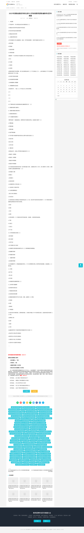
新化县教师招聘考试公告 (24, 460)
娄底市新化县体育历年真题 (17, 407)
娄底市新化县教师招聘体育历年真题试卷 (38, 427)
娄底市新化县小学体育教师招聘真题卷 (44, 418)
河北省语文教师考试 (73, 75)
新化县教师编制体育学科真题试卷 (22, 464)
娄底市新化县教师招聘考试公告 (45, 431)
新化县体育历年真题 (14, 440)
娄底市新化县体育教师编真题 (32, 411)
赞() (26, 391)
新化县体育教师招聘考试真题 (16, 442)
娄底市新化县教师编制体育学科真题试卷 (20, 438)
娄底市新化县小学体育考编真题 (39, 420)
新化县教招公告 (34, 464)
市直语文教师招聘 (60, 56)
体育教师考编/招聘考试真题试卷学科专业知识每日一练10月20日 (24, 487)
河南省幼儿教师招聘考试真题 (73, 64)
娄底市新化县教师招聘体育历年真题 (39, 424)
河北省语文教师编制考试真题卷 (67, 75)
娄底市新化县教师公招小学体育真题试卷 (22, 424)
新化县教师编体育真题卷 (45, 460)
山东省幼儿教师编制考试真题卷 (73, 70)
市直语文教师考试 (73, 58)
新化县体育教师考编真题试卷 (14, 447)
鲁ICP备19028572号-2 (39, 529)
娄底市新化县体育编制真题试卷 (43, 416)
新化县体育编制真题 (37, 447)
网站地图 (33, 529)
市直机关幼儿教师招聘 (60, 60)
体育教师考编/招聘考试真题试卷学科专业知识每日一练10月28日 (13, 487)
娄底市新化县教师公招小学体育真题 (22, 422)
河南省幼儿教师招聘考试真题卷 (60, 66)
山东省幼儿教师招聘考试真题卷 (60, 70)
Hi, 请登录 (8, 1)
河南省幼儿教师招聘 (60, 64)
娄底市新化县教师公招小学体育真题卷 (38, 422)
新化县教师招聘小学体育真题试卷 (43, 458)
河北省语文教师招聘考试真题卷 (73, 73)
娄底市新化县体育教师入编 (14, 409)
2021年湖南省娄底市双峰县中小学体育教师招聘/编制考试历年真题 (41, 471)
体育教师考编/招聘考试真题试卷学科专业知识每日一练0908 (24, 500)
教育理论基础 (72, 4)
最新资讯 (65, 4)
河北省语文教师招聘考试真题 (67, 73)
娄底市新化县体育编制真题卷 (29, 416)
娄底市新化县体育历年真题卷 (29, 407)
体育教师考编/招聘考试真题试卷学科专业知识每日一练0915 (13, 500)
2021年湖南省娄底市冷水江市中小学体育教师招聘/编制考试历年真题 (18, 471)
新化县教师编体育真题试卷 (17, 462)
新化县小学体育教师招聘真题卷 (17, 451)
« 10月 (58, 95)
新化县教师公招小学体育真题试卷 (43, 453)
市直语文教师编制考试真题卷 (67, 58)
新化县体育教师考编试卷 (26, 447)
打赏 (34, 391)
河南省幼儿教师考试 (67, 64)
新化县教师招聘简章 (14, 460)
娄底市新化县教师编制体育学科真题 (22, 435)
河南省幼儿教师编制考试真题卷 (73, 66)
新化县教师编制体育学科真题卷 (43, 462)
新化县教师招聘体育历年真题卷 (29, 455)
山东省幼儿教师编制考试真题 (67, 70)
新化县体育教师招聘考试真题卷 (29, 442)
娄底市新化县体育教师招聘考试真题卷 (44, 409)
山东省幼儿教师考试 (67, 68)
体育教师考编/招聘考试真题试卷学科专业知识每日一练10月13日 (36, 487)
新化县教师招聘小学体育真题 (16, 458)
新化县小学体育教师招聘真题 (40, 449)
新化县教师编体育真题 (35, 460)
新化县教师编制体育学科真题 (29, 462)
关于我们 (37, 521)
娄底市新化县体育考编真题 (14, 418)
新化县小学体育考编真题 (44, 451)
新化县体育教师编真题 (18, 444)
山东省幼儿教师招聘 (60, 68)
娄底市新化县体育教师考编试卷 (45, 413)
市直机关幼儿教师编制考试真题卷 (67, 62)
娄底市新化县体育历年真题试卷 (43, 407)
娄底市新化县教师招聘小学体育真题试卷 (17, 431)
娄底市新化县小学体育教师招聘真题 (28, 418)
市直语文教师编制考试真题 (60, 58)
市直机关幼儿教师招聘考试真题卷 (60, 62)
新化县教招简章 (41, 464)
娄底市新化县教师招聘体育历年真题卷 (21, 427)
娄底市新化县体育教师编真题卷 (45, 411)
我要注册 (13, 1)
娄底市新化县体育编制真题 (17, 416)
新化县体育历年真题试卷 (35, 440)
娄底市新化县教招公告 (33, 438)
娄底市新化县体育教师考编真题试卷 (31, 413)
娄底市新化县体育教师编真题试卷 (15, 413)
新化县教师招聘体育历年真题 (16, 455)
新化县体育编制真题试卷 (19, 449)
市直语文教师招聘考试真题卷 (73, 56)
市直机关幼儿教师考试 (67, 60)
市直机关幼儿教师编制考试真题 (73, 62)
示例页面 (70, 1)
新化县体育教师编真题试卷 (41, 444)
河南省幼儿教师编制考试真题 (67, 66)
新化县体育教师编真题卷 (29, 444)
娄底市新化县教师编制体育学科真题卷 (38, 435)
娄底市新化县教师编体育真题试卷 (43, 433)
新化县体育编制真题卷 (47, 447)
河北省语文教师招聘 (60, 73)
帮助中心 (46, 521)
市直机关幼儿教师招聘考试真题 (73, 60)
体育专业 (22, 7)
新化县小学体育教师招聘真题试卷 (31, 451)
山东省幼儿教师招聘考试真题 (73, 68)
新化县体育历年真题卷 (24, 440)
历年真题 (17, 7)
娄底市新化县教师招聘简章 (32, 431)
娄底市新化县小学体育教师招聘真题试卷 (23, 420)
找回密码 (18, 1)
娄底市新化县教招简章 (44, 438)
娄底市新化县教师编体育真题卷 (29, 433)
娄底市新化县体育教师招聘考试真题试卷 (17, 411)
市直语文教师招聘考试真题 (67, 56)
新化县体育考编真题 (29, 449)
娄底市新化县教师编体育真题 (16, 433)
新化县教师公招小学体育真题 (16, 453)
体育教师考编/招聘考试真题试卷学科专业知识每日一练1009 (47, 487)
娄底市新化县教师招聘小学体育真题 (22, 429)
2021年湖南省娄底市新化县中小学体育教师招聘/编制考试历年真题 (37, 396)
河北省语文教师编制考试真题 (60, 75)
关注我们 (75, 1)
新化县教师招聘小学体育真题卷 (29, 458)
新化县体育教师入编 (46, 440)
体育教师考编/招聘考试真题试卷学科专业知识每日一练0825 (47, 500)
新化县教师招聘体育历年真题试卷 (43, 455)
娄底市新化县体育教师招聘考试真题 (28, 409)
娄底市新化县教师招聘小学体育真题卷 (38, 429)
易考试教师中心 (10, 4)
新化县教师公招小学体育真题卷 (29, 453)
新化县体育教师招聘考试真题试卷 (43, 442)
